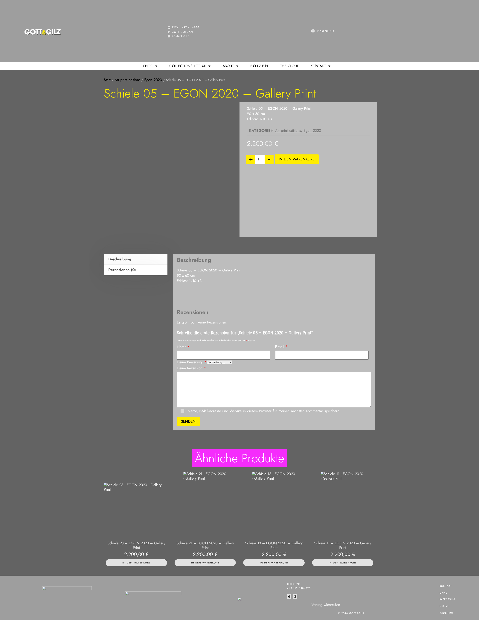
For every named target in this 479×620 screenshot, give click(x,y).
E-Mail (281, 347)
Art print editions (127, 80)
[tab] (135, 259)
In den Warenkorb (297, 159)
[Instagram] (295, 596)
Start (107, 80)
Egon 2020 (153, 80)
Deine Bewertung (192, 362)
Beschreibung (119, 259)
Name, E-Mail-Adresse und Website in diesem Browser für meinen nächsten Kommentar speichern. (264, 411)
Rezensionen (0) (122, 270)
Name (183, 347)
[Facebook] (289, 596)
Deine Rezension (191, 368)
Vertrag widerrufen (326, 604)
